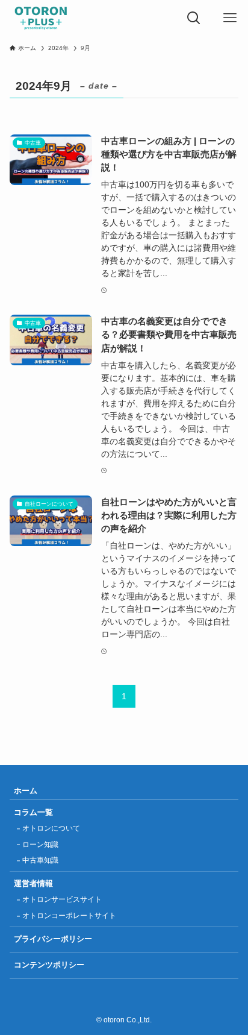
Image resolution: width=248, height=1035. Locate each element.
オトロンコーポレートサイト (69, 915)
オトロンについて (51, 828)
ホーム (25, 790)
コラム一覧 (33, 812)
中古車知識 (40, 860)
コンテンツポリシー (49, 964)
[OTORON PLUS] (41, 18)
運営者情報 (33, 883)
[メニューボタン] (230, 18)
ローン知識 (40, 844)
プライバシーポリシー (53, 938)
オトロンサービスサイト (62, 899)
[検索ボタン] (194, 18)
